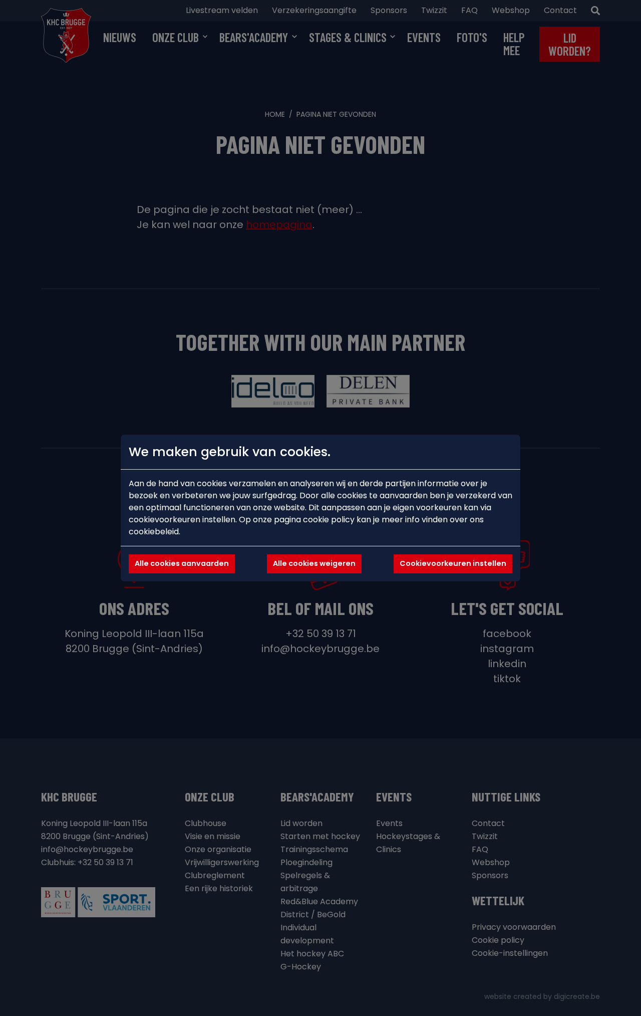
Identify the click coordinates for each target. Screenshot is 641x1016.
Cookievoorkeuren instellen (453, 563)
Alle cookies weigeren (314, 563)
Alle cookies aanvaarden (182, 563)
